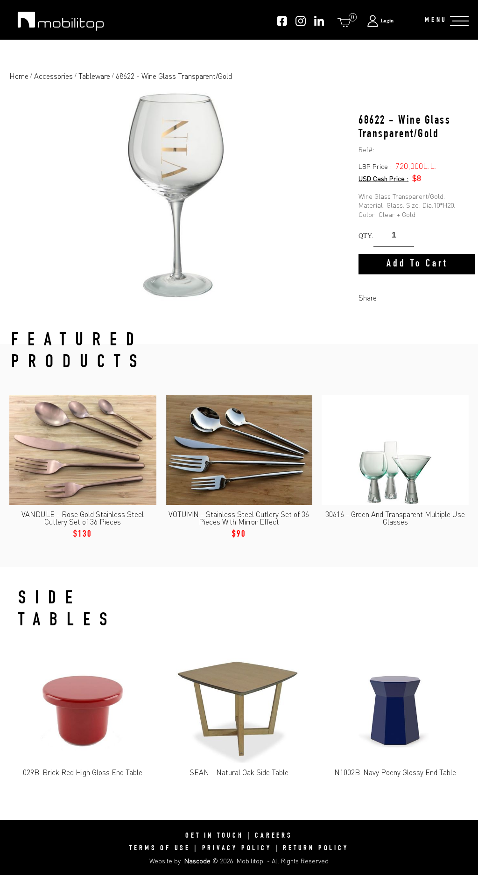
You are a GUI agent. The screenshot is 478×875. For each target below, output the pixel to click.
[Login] (391, 20)
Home (18, 76)
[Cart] (345, 22)
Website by (180, 861)
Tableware (94, 76)
